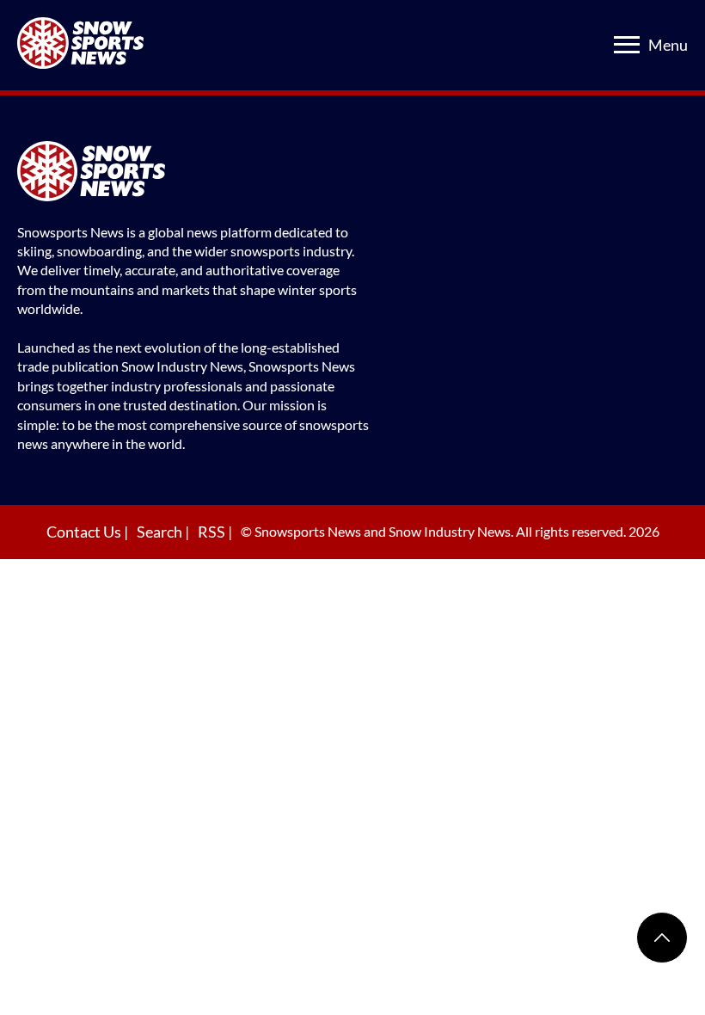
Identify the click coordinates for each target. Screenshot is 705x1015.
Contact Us (85, 531)
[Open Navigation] (627, 44)
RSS (213, 531)
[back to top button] (662, 937)
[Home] (193, 173)
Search (161, 531)
